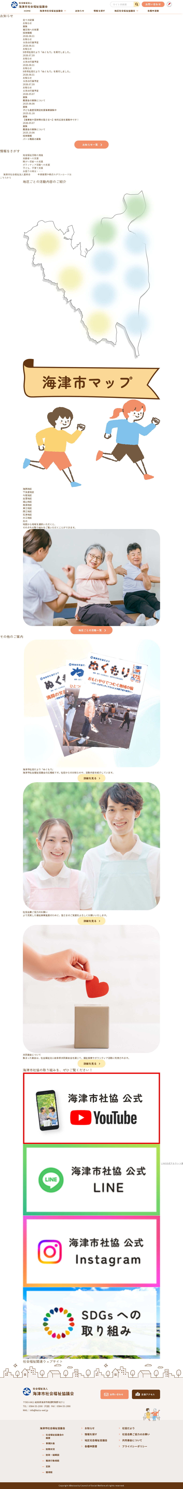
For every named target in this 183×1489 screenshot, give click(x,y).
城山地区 (27, 501)
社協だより (128, 1428)
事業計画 (50, 1443)
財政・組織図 (52, 1454)
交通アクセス (148, 1394)
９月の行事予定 (31, 42)
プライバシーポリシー (134, 1446)
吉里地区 (27, 498)
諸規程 (49, 1472)
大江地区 (27, 517)
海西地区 (27, 488)
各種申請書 (153, 10)
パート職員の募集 (32, 139)
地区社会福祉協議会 (125, 10)
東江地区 (27, 508)
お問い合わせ (153, 4)
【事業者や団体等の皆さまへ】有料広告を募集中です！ (51, 119)
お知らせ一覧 (90, 144)
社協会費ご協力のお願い (136, 1434)
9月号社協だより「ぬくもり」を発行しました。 (47, 52)
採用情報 (27, 32)
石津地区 (27, 514)
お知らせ (79, 10)
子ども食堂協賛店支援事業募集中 (40, 110)
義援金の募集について (34, 100)
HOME (27, 10)
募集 (25, 26)
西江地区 (27, 511)
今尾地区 (27, 495)
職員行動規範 (52, 1460)
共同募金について (132, 1440)
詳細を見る (90, 778)
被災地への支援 (31, 29)
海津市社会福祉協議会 (51, 10)
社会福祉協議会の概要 (55, 1436)
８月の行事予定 (31, 61)
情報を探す (99, 10)
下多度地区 (28, 492)
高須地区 (27, 504)
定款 (48, 1466)
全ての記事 (28, 19)
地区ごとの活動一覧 (90, 630)
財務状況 (50, 1449)
